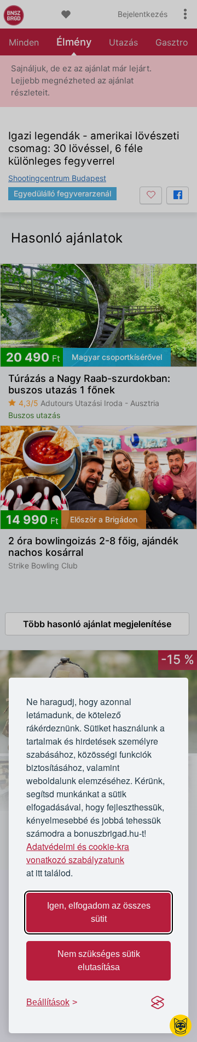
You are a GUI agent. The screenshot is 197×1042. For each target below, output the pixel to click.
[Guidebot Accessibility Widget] (181, 1026)
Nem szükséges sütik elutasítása (98, 960)
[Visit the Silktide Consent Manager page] (157, 1002)
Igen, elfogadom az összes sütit (98, 912)
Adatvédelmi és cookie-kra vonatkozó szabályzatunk (77, 853)
